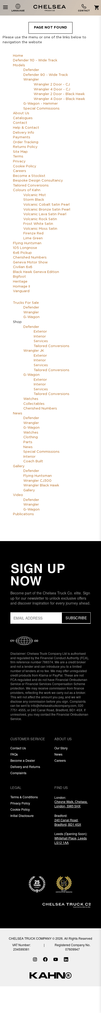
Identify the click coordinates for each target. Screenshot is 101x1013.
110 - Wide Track (35, 60)
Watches (30, 399)
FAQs (14, 754)
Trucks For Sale (26, 302)
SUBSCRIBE (76, 617)
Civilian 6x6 (22, 267)
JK (33, 350)
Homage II (21, 286)
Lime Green (33, 238)
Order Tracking (25, 142)
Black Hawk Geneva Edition (36, 272)
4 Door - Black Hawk (59, 99)
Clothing (30, 437)
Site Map (20, 151)
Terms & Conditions (24, 797)
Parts (27, 442)
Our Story (61, 748)
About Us (21, 113)
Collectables (34, 404)
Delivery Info (23, 132)
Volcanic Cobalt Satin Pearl (46, 204)
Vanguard (21, 291)
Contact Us (18, 748)
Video (18, 495)
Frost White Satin (38, 223)
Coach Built (33, 461)
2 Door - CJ (52, 84)
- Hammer (40, 103)
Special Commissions (41, 108)
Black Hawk (41, 485)
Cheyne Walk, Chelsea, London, (71, 803)
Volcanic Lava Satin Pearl (44, 214)
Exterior (40, 331)
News (17, 413)
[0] (95, 7)
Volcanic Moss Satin (40, 228)
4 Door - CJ (52, 89)
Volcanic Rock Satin (40, 219)
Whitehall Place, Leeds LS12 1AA (70, 840)
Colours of (26, 190)
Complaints (18, 773)
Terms (18, 156)
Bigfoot (19, 276)
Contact (20, 122)
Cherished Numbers (30, 257)
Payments (21, 137)
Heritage (20, 281)
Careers (19, 171)
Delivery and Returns (25, 766)
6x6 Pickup (22, 253)
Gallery (19, 466)
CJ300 (37, 480)
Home (18, 55)
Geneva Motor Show (30, 262)
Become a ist (29, 176)
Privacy (19, 161)
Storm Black (33, 199)
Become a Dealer (22, 760)
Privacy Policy (20, 803)
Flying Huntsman (27, 243)
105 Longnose (25, 248)
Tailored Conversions (31, 185)
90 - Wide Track (45, 75)
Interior (40, 336)
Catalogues (23, 118)
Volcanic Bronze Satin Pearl (46, 209)
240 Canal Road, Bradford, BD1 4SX (67, 822)
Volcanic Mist (34, 195)
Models (19, 65)
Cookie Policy (24, 166)
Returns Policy (25, 147)
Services (41, 341)
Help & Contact (26, 127)
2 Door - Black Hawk (59, 94)
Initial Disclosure (22, 815)
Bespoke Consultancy (38, 180)
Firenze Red (33, 233)
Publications (23, 514)
